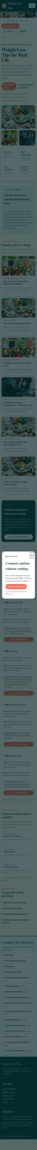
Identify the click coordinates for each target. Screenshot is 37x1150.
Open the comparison (16, 586)
